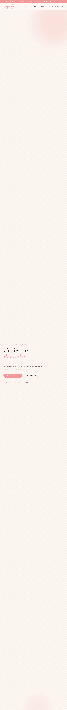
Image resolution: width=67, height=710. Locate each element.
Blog (42, 6)
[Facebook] (52, 6)
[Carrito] (63, 6)
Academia (34, 6)
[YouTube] (58, 6)
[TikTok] (55, 6)
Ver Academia (31, 375)
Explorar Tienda (12, 375)
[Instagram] (49, 6)
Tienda (25, 6)
